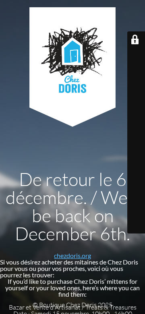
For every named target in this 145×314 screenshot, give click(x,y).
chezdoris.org (72, 255)
